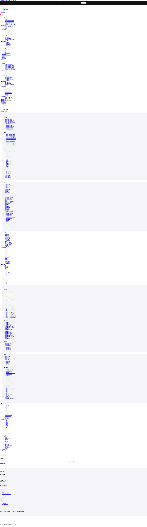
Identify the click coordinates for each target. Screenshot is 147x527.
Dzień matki (7, 234)
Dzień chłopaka (7, 240)
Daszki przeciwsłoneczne (9, 39)
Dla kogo (4, 247)
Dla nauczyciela (7, 261)
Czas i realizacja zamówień (6, 494)
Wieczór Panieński (8, 242)
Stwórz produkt (5, 9)
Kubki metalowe (8, 49)
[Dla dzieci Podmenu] (6, 25)
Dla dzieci (4, 25)
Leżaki (3, 56)
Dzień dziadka (7, 237)
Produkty (4, 111)
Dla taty (6, 249)
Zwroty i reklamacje (5, 505)
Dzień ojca (6, 235)
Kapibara (6, 274)
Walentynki (7, 241)
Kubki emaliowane (8, 46)
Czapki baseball (7, 37)
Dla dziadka (7, 251)
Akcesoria (4, 36)
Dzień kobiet (7, 239)
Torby (3, 59)
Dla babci (6, 250)
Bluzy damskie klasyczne (9, 21)
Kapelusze (6, 40)
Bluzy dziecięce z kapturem (10, 24)
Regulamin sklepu (5, 496)
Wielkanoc (6, 245)
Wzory (3, 264)
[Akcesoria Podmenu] (6, 36)
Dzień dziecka (7, 238)
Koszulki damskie (8, 32)
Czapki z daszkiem (9, 197)
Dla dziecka (7, 252)
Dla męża (6, 260)
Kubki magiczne (8, 44)
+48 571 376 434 (5, 486)
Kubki (3, 41)
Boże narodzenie (8, 244)
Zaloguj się (3, 12)
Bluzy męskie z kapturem (9, 20)
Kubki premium (7, 43)
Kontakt (3, 497)
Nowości (4, 450)
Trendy (6, 265)
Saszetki (7, 210)
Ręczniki (4, 50)
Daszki (7, 200)
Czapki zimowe (9, 202)
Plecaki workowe (9, 207)
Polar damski (8, 171)
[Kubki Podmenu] (5, 41)
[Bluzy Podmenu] (4, 18)
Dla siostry (6, 254)
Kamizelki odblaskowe (6, 55)
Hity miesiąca (4, 277)
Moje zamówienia (5, 504)
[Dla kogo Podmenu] (6, 247)
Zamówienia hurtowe (5, 493)
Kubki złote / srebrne (8, 47)
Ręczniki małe (7, 53)
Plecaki (6, 28)
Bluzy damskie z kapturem (9, 22)
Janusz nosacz (7, 266)
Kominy (7, 204)
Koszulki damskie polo (9, 33)
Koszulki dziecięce (8, 34)
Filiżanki (6, 48)
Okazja (3, 231)
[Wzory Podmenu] (5, 264)
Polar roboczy (8, 173)
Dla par (6, 258)
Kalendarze (4, 54)
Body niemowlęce (8, 26)
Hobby (6, 271)
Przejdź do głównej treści (4, 0)
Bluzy (3, 17)
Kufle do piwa (7, 45)
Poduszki (4, 58)
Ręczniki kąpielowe (8, 52)
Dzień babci (7, 236)
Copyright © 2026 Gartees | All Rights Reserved (8, 524)
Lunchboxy (4, 57)
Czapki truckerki (8, 38)
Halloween (7, 246)
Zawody (6, 269)
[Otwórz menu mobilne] (0, 61)
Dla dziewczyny (8, 256)
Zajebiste (6, 276)
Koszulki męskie (8, 30)
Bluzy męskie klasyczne (9, 19)
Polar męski (8, 172)
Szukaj (1, 8)
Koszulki (4, 29)
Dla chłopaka (7, 257)
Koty (5, 268)
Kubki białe (7, 42)
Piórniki (6, 27)
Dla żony (6, 259)
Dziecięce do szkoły (8, 273)
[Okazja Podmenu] (5, 232)
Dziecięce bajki (7, 272)
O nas (3, 492)
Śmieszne (6, 267)
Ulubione (3, 10)
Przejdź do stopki (12, 0)
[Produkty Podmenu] (6, 111)
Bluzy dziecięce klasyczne (9, 23)
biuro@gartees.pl (4, 485)
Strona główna (2, 463)
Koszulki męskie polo (8, 31)
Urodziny (6, 233)
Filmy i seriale (7, 275)
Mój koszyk (4, 503)
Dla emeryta (7, 262)
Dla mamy (6, 248)
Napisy (6, 270)
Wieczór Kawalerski (8, 243)
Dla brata (6, 253)
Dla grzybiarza (7, 263)
